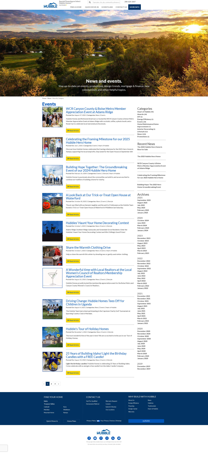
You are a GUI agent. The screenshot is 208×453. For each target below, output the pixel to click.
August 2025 (142, 203)
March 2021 (142, 318)
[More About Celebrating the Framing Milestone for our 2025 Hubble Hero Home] (52, 147)
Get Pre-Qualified (91, 401)
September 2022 (144, 268)
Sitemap (118, 421)
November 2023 (143, 238)
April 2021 (141, 316)
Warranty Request (111, 401)
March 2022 (142, 283)
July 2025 (141, 205)
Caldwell (46, 407)
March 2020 (142, 353)
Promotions (143, 136)
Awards (142, 114)
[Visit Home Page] (51, 2)
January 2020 (142, 358)
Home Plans (71, 421)
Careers (108, 404)
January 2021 (142, 323)
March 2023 (142, 251)
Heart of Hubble (145, 112)
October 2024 (143, 220)
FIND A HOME (75, 7)
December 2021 (143, 296)
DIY (139, 117)
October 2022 (143, 266)
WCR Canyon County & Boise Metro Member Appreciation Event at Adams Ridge (151, 165)
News (49, 98)
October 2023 (143, 241)
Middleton (66, 410)
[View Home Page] (104, 432)
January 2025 (142, 213)
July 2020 (141, 343)
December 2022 (143, 261)
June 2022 (141, 276)
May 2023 (141, 246)
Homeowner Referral (92, 404)
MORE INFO (134, 7)
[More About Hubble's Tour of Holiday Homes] (52, 337)
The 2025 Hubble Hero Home (149, 156)
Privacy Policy (91, 421)
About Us (131, 400)
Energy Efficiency (145, 119)
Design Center (132, 409)
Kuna (65, 407)
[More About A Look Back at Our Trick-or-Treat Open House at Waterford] (52, 203)
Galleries (150, 403)
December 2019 (143, 366)
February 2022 (143, 286)
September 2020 (144, 339)
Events (141, 122)
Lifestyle (142, 131)
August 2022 (142, 271)
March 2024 (142, 225)
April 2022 (141, 281)
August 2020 (142, 341)
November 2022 (143, 263)
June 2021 (141, 311)
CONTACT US (121, 7)
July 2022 (141, 273)
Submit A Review (111, 407)
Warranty (131, 412)
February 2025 (143, 210)
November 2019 (143, 369)
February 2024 (143, 228)
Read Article (74, 131)
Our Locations (110, 410)
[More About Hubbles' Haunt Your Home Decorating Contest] (52, 231)
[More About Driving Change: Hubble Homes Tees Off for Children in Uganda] (52, 309)
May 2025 (141, 208)
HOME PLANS (107, 7)
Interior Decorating (146, 129)
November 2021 (143, 298)
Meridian (47, 410)
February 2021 (143, 321)
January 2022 (142, 288)
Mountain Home (49, 412)
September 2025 (144, 200)
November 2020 (143, 334)
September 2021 (144, 303)
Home (44, 98)
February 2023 (143, 253)
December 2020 (143, 331)
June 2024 (141, 223)
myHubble (146, 421)
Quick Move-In (52, 421)
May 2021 (141, 313)
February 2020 (143, 356)
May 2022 (141, 278)
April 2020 (141, 351)
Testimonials (152, 406)
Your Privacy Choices (107, 421)
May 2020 (141, 348)
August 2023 (142, 243)
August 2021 (142, 306)
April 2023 (141, 248)
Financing (131, 406)
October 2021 (143, 301)
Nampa (65, 412)
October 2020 (143, 336)
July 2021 (141, 308)
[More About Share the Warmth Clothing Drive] (52, 255)
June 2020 (141, 346)
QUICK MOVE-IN (92, 7)
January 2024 (142, 230)
